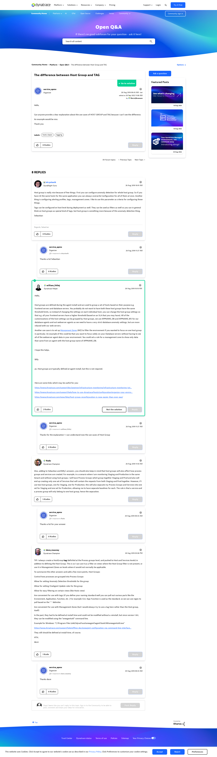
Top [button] (36, 722)
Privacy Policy (95, 751)
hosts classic (47, 135)
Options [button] (180, 65)
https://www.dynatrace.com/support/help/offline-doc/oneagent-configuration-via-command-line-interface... (82, 628)
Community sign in (175, 14)
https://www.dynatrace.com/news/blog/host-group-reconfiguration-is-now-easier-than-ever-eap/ (79, 397)
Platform (56, 13)
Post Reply (130, 705)
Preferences (197, 752)
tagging (59, 135)
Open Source (85, 13)
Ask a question (160, 73)
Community (123, 13)
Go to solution (128, 83)
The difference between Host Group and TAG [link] (89, 65)
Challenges (99, 13)
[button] (159, 752)
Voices (111, 13)
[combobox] (108, 41)
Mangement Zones (68, 330)
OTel (73, 13)
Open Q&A (64, 65)
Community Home (39, 13)
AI (66, 13)
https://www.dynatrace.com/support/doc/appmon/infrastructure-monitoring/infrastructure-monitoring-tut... (83, 387)
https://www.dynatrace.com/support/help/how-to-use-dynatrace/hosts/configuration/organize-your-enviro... (84, 392)
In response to (60, 253)
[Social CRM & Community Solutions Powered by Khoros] (179, 723)
